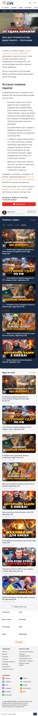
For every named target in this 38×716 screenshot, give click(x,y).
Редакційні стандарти (26, 661)
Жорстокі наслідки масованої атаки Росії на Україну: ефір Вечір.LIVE (18, 334)
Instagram (8, 688)
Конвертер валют (7, 669)
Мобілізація (23, 634)
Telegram (8, 682)
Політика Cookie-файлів (24, 664)
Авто (20, 612)
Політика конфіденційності (24, 655)
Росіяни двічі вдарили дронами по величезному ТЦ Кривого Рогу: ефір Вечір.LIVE (18, 252)
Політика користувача (26, 652)
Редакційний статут (25, 658)
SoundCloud (27, 688)
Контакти (5, 657)
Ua (30, 3)
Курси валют (6, 666)
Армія (21, 7)
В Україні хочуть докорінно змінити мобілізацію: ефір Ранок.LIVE (18, 306)
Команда (5, 664)
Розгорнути (19, 642)
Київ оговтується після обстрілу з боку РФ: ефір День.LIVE (17, 361)
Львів (4, 634)
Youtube (7, 678)
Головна (4, 11)
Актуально (6, 612)
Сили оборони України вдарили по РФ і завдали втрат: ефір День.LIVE (18, 279)
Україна (6, 7)
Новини (14, 7)
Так (35, 714)
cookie (14, 714)
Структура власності (8, 661)
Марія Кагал (11, 212)
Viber (6, 685)
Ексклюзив (6, 627)
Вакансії (4, 654)
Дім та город (6, 619)
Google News (27, 682)
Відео (11, 11)
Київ (20, 627)
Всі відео (33, 220)
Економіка (28, 7)
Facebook (8, 691)
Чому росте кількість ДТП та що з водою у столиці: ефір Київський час (17, 570)
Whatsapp (8, 695)
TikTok (25, 678)
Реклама (5, 659)
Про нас (4, 652)
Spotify (25, 685)
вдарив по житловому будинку (14, 189)
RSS (24, 691)
